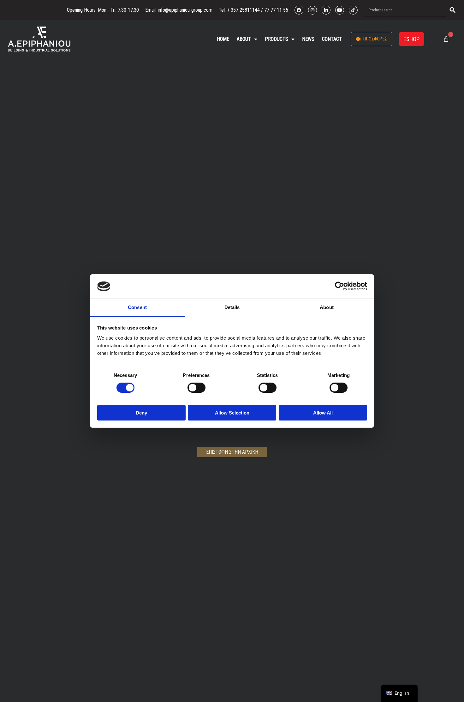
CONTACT (332, 39)
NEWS (308, 39)
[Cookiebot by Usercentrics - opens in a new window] (339, 286)
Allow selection (232, 412)
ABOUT (244, 39)
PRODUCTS (276, 39)
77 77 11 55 (275, 10)
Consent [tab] (137, 307)
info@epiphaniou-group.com (185, 10)
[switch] (196, 388)
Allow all (323, 412)
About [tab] (327, 307)
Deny (141, 412)
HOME (223, 39)
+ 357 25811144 (243, 10)
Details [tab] (232, 307)
